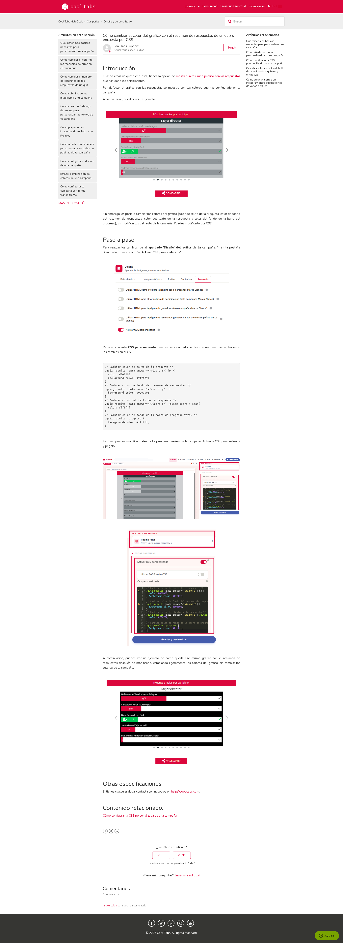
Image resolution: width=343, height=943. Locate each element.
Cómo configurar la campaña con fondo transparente (72, 191)
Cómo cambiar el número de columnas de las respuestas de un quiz (76, 81)
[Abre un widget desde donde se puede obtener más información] (327, 936)
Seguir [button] (231, 47)
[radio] (161, 855)
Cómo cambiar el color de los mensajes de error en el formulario (76, 64)
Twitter (111, 831)
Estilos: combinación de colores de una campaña (76, 176)
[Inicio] (78, 6)
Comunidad (210, 6)
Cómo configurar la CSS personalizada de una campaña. (140, 816)
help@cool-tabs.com (185, 792)
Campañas (93, 21)
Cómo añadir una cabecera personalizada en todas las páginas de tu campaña (77, 148)
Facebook (105, 831)
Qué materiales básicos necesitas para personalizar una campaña (77, 47)
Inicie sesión (110, 905)
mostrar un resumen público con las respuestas (208, 76)
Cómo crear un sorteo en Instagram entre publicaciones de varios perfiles (264, 83)
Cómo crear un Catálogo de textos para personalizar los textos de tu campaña (76, 112)
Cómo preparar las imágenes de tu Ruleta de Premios (76, 131)
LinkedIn (116, 831)
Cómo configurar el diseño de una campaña (76, 163)
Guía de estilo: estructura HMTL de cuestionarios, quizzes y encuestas (264, 71)
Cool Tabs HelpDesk (70, 21)
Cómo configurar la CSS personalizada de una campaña (264, 61)
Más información (72, 203)
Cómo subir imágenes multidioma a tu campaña (76, 96)
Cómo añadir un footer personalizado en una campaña (264, 53)
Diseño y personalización (118, 21)
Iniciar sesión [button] (257, 6)
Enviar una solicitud (233, 6)
